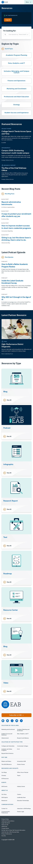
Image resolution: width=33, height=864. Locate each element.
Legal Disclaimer (6, 822)
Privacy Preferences (7, 833)
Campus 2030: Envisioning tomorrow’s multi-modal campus (15, 151)
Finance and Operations (16, 81)
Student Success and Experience (17, 113)
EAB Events (4, 786)
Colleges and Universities (8, 746)
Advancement (5, 738)
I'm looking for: (9, 31)
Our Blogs (4, 772)
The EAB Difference (7, 764)
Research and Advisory (23, 738)
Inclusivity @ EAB (21, 761)
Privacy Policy (5, 819)
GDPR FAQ (4, 826)
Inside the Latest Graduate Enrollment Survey (12, 282)
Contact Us (4, 808)
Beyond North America (7, 753)
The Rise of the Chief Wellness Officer (14, 169)
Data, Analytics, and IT (16, 63)
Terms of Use (5, 824)
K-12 (18, 749)
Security (4, 835)
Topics (18, 775)
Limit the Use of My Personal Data (10, 832)
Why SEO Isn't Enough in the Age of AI (16, 298)
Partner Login (20, 811)
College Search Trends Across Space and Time (16, 132)
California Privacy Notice (8, 821)
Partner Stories (21, 764)
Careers (19, 794)
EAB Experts (5, 797)
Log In (8, 20)
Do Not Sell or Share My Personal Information (13, 830)
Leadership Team (21, 797)
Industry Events (21, 786)
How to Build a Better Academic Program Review (15, 265)
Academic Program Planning (16, 55)
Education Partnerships (23, 800)
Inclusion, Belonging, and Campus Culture (16, 72)
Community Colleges (22, 746)
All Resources (5, 778)
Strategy (16, 105)
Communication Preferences (6, 812)
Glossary (4, 775)
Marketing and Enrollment (16, 89)
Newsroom (4, 800)
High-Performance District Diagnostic (12, 345)
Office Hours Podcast (22, 772)
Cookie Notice (5, 828)
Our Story (4, 794)
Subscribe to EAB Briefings (24, 808)
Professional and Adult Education (16, 97)
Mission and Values (6, 761)
